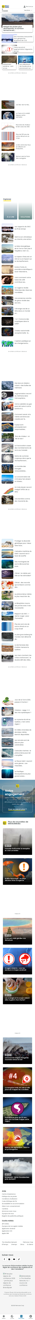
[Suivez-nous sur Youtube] (14, 1259)
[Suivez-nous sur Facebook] (4, 1259)
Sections (27, 10)
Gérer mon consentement (11, 1206)
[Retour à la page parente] (5, 9)
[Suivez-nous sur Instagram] (9, 1259)
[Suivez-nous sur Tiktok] (19, 1259)
